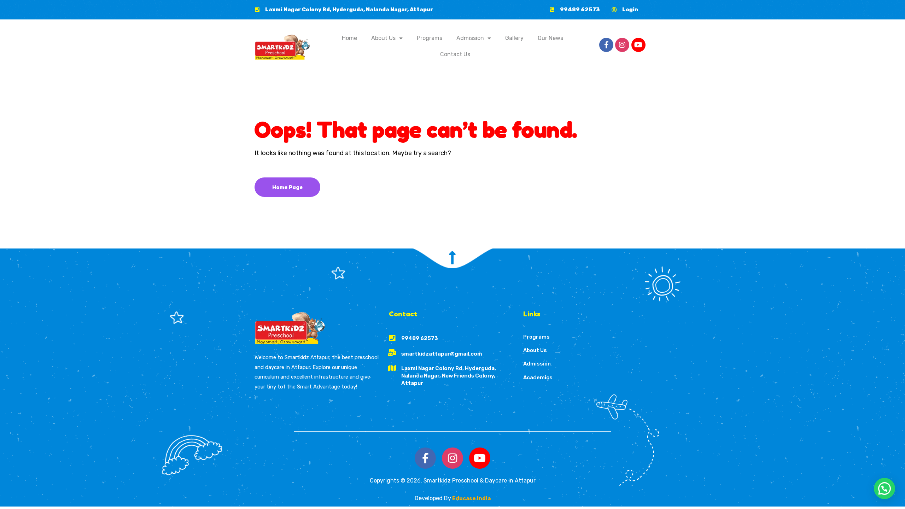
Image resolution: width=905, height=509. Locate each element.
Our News (550, 38)
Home (349, 38)
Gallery (514, 38)
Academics (538, 377)
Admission (470, 38)
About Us (383, 38)
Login (630, 9)
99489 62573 (580, 9)
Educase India (471, 498)
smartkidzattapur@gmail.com (441, 354)
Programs (429, 38)
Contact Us (455, 54)
